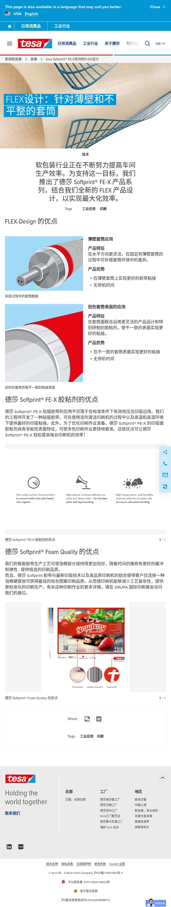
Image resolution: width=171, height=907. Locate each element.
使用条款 (100, 864)
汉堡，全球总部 (75, 799)
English (31, 13)
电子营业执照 (89, 891)
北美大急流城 (143, 816)
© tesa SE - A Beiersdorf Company (71, 872)
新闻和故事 (13, 59)
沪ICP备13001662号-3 (108, 872)
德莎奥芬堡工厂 (110, 799)
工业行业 (62, 26)
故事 (33, 59)
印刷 (103, 209)
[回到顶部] (162, 777)
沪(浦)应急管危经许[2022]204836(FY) (85, 900)
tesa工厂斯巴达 (110, 816)
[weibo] (98, 719)
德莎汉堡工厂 (109, 805)
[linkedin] (9, 847)
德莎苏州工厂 (109, 810)
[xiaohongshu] (21, 847)
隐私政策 (67, 864)
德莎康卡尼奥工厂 (111, 821)
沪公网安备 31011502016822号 (89, 882)
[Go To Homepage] (9, 26)
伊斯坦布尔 (142, 827)
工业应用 (89, 209)
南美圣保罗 (142, 821)
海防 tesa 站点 (109, 827)
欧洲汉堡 (140, 799)
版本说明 (52, 864)
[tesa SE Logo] (35, 43)
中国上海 (140, 805)
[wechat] (87, 719)
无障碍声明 (83, 864)
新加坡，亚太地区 (146, 810)
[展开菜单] (9, 43)
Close (155, 7)
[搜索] (147, 43)
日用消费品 (31, 26)
